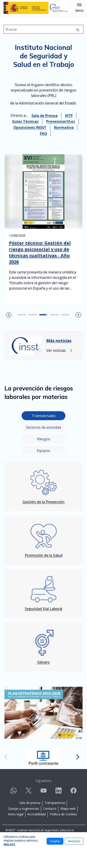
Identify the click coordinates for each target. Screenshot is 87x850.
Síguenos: (43, 780)
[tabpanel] (43, 565)
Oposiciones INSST (29, 127)
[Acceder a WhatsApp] (13, 792)
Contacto (49, 808)
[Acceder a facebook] (73, 792)
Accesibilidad (36, 814)
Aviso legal (15, 814)
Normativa (64, 127)
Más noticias (58, 340)
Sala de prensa (29, 803)
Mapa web (68, 808)
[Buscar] (77, 29)
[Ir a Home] (36, 8)
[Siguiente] (78, 714)
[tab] (43, 415)
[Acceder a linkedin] (58, 792)
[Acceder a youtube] (43, 792)
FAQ (43, 133)
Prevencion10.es (60, 121)
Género (43, 662)
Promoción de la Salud (43, 555)
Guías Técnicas (25, 121)
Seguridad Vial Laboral (43, 608)
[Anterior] (5, 714)
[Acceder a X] (28, 792)
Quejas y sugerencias (23, 808)
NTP (69, 115)
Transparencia (54, 803)
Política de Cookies (63, 814)
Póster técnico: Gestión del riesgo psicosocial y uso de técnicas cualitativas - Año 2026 (40, 252)
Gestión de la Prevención (43, 501)
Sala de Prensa (44, 115)
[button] (79, 7)
